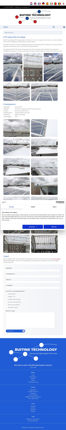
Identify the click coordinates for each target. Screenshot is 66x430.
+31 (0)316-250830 (8, 7)
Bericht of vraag (10, 311)
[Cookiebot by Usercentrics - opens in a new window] (57, 202)
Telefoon (8, 279)
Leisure (33, 380)
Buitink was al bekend (14, 305)
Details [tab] (33, 207)
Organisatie (9, 268)
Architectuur (33, 377)
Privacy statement (33, 421)
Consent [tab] (11, 207)
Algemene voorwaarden (33, 419)
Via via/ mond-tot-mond (14, 302)
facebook (33, 409)
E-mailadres (9, 285)
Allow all (53, 226)
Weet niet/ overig (12, 307)
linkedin (33, 411)
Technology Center (33, 382)
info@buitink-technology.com (22, 7)
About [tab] (54, 207)
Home (33, 375)
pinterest (33, 406)
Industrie (33, 378)
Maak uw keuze (9, 32)
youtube (33, 408)
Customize (32, 226)
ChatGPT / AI (11, 296)
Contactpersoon (10, 274)
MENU (5, 27)
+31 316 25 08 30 (33, 395)
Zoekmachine (11, 294)
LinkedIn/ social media (14, 299)
